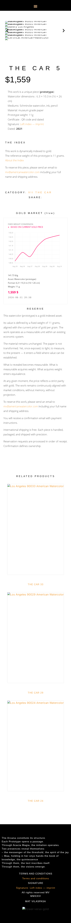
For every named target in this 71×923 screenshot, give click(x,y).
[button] (35, 6)
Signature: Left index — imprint (35, 887)
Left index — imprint (32, 124)
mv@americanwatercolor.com (22, 172)
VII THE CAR (40, 192)
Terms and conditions (35, 878)
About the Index (14, 160)
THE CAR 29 (35, 692)
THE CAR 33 (35, 584)
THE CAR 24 (35, 800)
